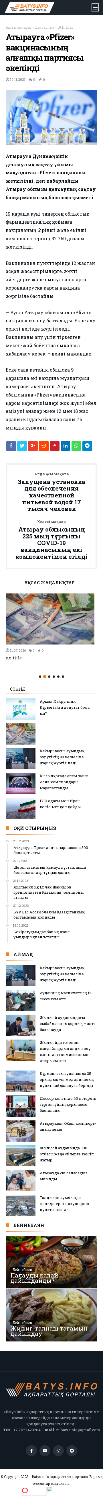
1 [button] (40, 676)
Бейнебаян (22, 1269)
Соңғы (17, 689)
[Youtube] (44, 1450)
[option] (51, 627)
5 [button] (58, 676)
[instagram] (58, 1450)
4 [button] (54, 676)
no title (14, 658)
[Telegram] (71, 1450)
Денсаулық (44, 27)
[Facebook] (31, 1450)
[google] (33, 447)
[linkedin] (65, 447)
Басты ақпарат (19, 27)
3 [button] (49, 676)
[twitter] (22, 447)
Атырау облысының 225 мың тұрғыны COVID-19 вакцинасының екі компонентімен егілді (51, 540)
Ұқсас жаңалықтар (49, 583)
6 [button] (63, 676)
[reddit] (44, 447)
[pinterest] (55, 447)
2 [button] (44, 676)
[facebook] (11, 447)
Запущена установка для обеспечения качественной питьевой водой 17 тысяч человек (51, 492)
